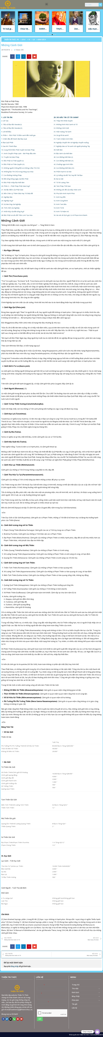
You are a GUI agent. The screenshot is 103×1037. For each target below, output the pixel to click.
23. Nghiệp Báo (6, 197)
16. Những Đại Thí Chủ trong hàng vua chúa (17, 172)
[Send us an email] (10, 1019)
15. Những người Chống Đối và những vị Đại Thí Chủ (20, 168)
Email (39, 993)
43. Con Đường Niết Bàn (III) (64, 168)
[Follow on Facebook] (3, 1019)
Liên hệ (74, 1008)
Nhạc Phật (76, 996)
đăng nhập (15, 966)
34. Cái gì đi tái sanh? (61, 135)
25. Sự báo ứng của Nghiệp (11, 204)
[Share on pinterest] (29, 56)
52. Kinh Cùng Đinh (61, 201)
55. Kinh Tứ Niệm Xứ (61, 211)
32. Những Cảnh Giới (61, 128)
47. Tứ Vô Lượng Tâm (61, 182)
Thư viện (75, 988)
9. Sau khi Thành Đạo (9, 146)
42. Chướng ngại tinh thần (63, 164)
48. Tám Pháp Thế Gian (62, 186)
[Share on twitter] (18, 56)
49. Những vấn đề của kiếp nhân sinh (67, 190)
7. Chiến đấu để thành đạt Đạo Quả (14, 139)
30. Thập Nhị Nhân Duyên (63, 121)
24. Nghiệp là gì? (7, 201)
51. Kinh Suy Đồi (59, 197)
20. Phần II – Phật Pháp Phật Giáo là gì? (15, 186)
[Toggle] (99, 988)
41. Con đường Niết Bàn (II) (63, 161)
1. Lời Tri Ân (6, 117)
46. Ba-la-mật (58, 179)
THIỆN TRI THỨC (84, 1034)
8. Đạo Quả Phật (7, 142)
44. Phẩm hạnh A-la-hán (63, 172)
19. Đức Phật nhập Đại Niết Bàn (12, 182)
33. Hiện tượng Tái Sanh (62, 132)
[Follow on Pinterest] (18, 1019)
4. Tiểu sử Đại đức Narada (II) (11, 128)
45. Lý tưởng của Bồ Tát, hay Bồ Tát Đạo (68, 175)
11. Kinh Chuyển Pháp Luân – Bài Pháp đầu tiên (18, 153)
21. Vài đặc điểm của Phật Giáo (12, 190)
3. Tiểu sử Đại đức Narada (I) (11, 124)
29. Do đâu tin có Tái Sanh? (66, 117)
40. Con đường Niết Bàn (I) (63, 157)
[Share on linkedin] (23, 56)
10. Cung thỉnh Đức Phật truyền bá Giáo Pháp (18, 150)
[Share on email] (34, 56)
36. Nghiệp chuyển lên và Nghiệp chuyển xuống (71, 142)
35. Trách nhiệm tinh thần (63, 139)
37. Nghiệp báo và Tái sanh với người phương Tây (72, 146)
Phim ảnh (75, 1000)
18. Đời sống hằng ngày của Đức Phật (14, 179)
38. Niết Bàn (58, 150)
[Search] (100, 5)
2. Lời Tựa (4, 121)
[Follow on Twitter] (7, 1019)
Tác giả (74, 1004)
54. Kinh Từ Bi (59, 208)
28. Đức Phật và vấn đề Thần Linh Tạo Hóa (16, 215)
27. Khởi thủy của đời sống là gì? (12, 211)
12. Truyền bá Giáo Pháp (10, 157)
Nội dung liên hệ (42, 1002)
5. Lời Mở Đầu (6, 132)
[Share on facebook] (12, 56)
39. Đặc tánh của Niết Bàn (63, 153)
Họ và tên (40, 985)
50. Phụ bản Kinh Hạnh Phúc (64, 193)
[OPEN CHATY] (97, 1031)
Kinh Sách (42, 39)
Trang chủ (75, 985)
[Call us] (14, 1019)
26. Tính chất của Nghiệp (10, 208)
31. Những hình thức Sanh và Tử (65, 124)
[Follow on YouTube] (21, 1019)
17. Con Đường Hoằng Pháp (11, 175)
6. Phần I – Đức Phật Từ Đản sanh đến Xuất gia (18, 135)
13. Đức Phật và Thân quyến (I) (12, 161)
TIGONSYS (100, 1034)
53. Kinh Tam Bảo (60, 204)
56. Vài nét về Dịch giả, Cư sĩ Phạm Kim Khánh (70, 215)
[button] (46, 4)
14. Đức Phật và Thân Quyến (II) (12, 164)
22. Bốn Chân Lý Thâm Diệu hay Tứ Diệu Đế (17, 193)
